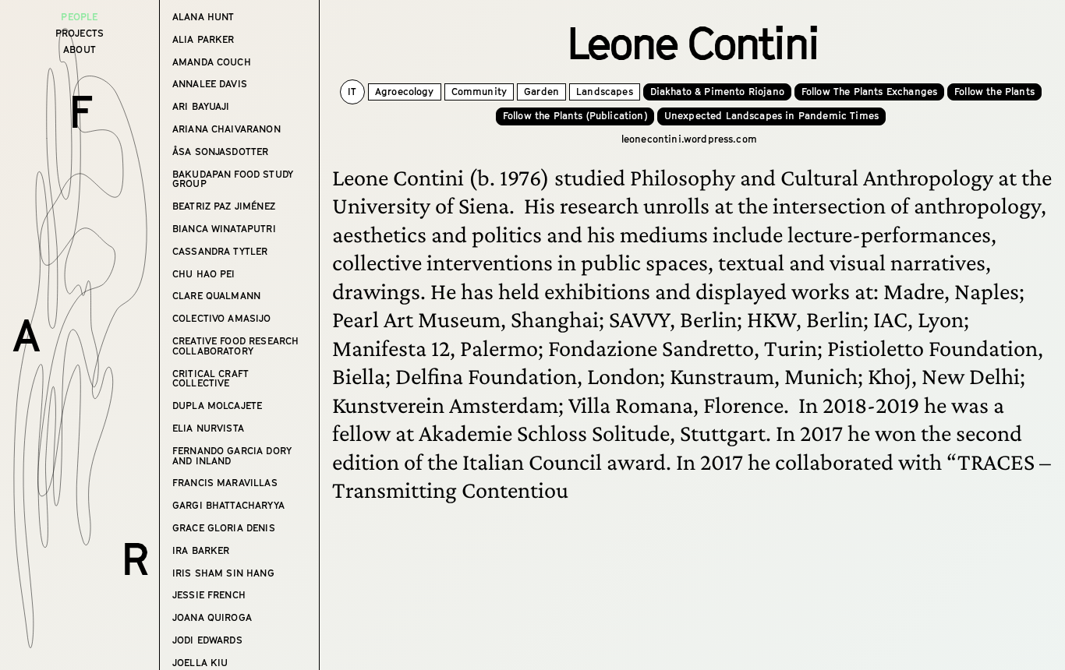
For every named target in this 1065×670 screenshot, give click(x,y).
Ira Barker (201, 551)
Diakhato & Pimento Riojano (717, 91)
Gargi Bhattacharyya (228, 506)
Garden (541, 91)
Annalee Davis (209, 84)
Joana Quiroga (212, 618)
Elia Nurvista (208, 429)
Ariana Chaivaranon (226, 130)
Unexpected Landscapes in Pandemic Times (771, 116)
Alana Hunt (203, 17)
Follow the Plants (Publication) (575, 116)
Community (479, 91)
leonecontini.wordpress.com (689, 139)
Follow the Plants (994, 91)
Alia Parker (203, 40)
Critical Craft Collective (210, 379)
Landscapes (604, 91)
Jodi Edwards (207, 641)
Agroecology (404, 91)
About (79, 49)
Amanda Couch (211, 63)
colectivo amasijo (221, 319)
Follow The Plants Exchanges (869, 91)
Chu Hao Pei (203, 275)
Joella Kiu (200, 663)
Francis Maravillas (225, 483)
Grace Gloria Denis (223, 529)
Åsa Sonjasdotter (220, 152)
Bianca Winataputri (224, 229)
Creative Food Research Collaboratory (235, 347)
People (79, 17)
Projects (79, 33)
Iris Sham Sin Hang (223, 574)
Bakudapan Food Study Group (232, 180)
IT (352, 91)
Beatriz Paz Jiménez (223, 207)
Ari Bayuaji (201, 107)
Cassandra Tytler (220, 252)
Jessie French (209, 596)
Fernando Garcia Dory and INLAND (232, 456)
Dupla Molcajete (217, 406)
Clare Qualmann (216, 296)
